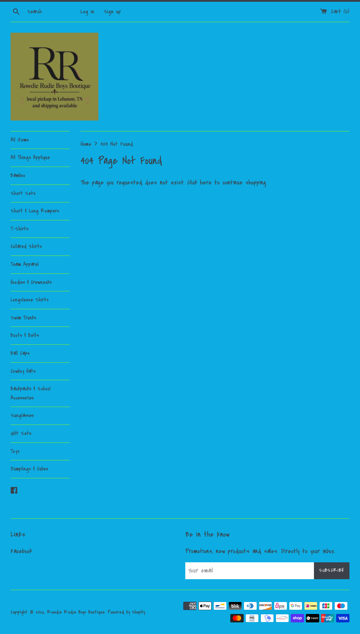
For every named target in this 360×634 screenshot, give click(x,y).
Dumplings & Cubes (29, 469)
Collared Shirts (26, 246)
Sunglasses (22, 415)
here (206, 182)
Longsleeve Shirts (30, 300)
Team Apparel (25, 264)
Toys (15, 451)
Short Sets (23, 193)
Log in (87, 11)
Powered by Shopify (126, 612)
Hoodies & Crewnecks (31, 282)
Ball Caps (20, 353)
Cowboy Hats (23, 371)
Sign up (112, 11)
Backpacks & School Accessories (31, 393)
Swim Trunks (23, 318)
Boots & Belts (25, 335)
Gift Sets (21, 433)
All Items (20, 140)
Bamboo (18, 175)
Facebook (21, 551)
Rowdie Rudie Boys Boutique (76, 612)
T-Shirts (19, 229)
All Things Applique (30, 157)
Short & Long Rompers (35, 211)
